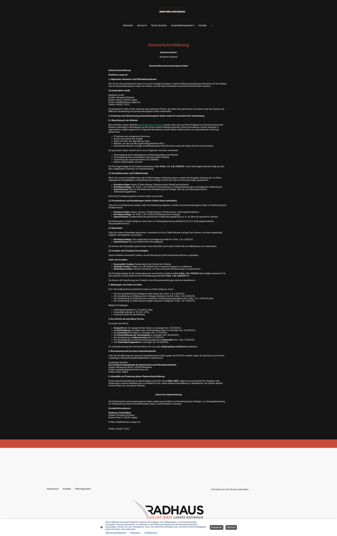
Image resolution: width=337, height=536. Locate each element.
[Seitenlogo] (168, 10)
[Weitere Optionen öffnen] (212, 25)
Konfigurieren (151, 533)
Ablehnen (231, 527)
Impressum (135, 533)
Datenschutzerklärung (115, 533)
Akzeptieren (216, 527)
